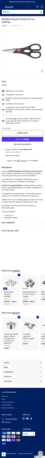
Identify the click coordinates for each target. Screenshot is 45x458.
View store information (12, 155)
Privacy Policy (7, 405)
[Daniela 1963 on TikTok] (31, 418)
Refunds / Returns (8, 408)
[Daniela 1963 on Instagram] (23, 418)
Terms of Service (8, 402)
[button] (39, 457)
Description (7, 167)
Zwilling (4, 25)
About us (5, 396)
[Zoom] (42, 71)
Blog (3, 399)
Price (4, 81)
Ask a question (8, 222)
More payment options (22, 144)
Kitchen (16, 313)
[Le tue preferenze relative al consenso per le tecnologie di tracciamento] (4, 454)
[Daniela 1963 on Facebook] (27, 418)
